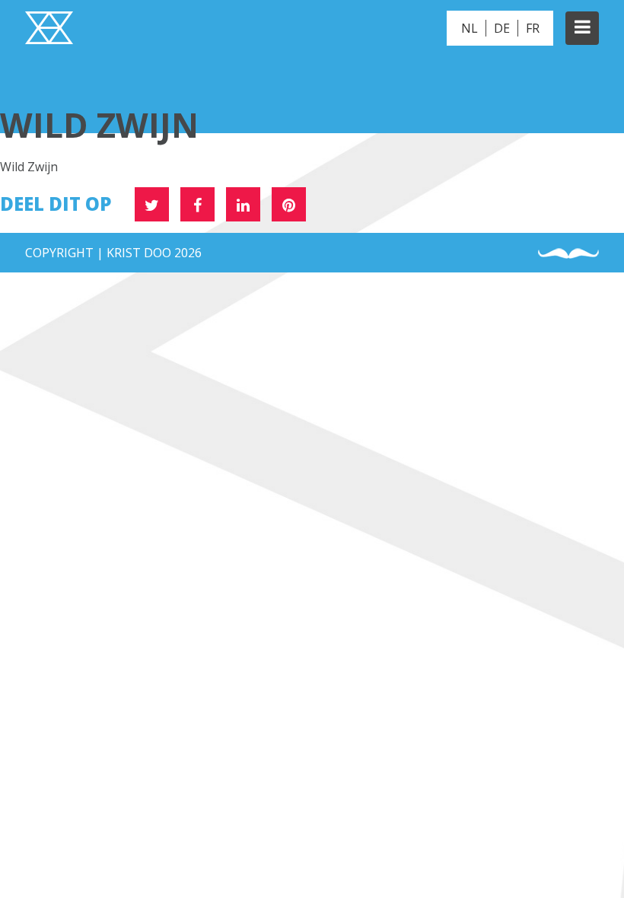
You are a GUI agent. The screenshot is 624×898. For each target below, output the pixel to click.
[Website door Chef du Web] (568, 254)
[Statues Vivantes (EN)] (49, 29)
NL (469, 28)
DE (502, 28)
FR (533, 28)
